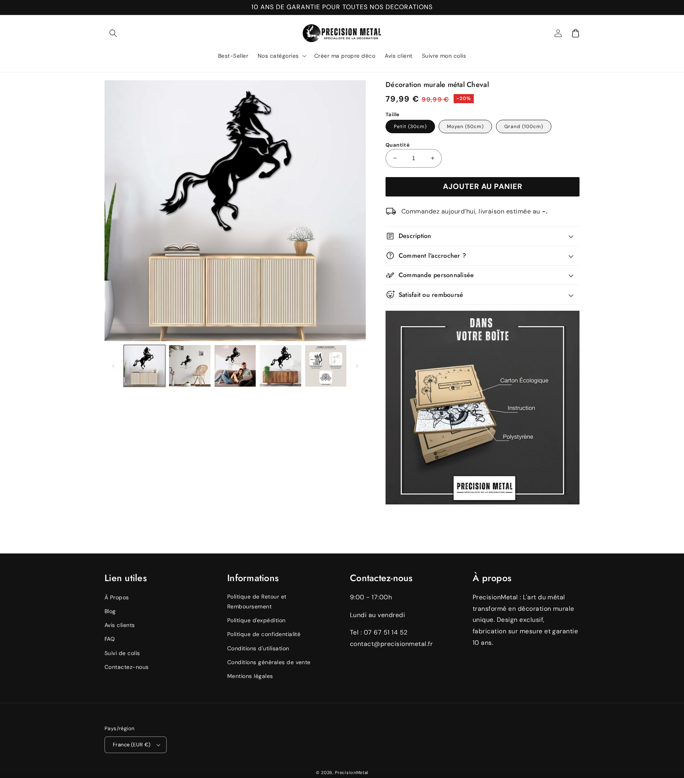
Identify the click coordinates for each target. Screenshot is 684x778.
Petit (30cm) (410, 126)
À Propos (116, 597)
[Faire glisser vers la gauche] (113, 366)
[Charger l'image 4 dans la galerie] (280, 365)
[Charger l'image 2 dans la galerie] (189, 365)
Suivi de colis (122, 653)
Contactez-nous (126, 666)
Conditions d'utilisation (258, 648)
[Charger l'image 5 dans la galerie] (325, 365)
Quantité (398, 145)
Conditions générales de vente (269, 662)
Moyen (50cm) (465, 126)
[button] (113, 33)
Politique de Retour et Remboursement (257, 601)
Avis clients (119, 625)
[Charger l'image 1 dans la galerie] (144, 365)
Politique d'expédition (256, 620)
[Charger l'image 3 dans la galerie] (235, 365)
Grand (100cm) (523, 126)
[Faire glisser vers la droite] (357, 366)
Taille (392, 114)
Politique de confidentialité (263, 634)
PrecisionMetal (351, 772)
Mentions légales (250, 676)
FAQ (109, 638)
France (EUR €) (132, 744)
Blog (110, 611)
